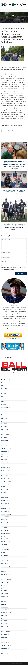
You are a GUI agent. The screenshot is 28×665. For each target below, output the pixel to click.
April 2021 (3, 593)
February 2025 (4, 467)
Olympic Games (5, 407)
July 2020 (3, 618)
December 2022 (4, 538)
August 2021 (4, 582)
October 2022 (4, 544)
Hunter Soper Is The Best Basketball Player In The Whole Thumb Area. (14, 190)
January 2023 (4, 536)
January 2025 (4, 470)
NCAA (2, 399)
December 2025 (4, 440)
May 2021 (3, 590)
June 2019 (3, 653)
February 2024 (4, 500)
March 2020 (4, 629)
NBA (2, 396)
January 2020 (4, 634)
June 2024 (3, 489)
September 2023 (5, 514)
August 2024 (4, 484)
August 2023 (4, 516)
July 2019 (3, 651)
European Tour (4, 382)
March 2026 (4, 432)
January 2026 (4, 437)
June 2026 (3, 423)
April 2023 (3, 527)
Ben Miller (5, 130)
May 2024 (3, 492)
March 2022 (4, 563)
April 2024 (3, 495)
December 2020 (4, 604)
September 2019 (5, 645)
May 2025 (3, 459)
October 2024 (4, 478)
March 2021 (4, 596)
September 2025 (5, 448)
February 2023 (4, 533)
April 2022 (3, 560)
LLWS (2, 385)
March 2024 (4, 497)
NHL (2, 404)
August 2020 (4, 615)
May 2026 (3, 426)
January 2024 (4, 503)
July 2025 (3, 454)
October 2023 (4, 511)
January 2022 (4, 569)
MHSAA (18, 130)
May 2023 (3, 525)
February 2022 (4, 566)
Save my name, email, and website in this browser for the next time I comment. (13, 268)
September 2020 (5, 612)
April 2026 (3, 429)
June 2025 (3, 456)
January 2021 (4, 601)
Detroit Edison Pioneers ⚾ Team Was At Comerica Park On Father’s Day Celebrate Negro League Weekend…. (14, 225)
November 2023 (5, 508)
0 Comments (5, 131)
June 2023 (3, 522)
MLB (2, 393)
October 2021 (4, 577)
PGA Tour (3, 410)
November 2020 (5, 607)
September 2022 (5, 547)
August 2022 (4, 549)
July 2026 (3, 421)
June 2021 (3, 588)
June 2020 (3, 620)
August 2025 (4, 451)
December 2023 (4, 506)
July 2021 (3, 585)
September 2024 (5, 481)
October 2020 (4, 609)
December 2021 (4, 571)
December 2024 (4, 473)
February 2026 (4, 434)
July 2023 (3, 519)
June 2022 (3, 555)
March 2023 (4, 530)
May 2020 (3, 623)
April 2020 (3, 626)
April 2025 (3, 462)
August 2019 (4, 648)
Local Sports (4, 388)
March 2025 (4, 465)
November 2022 (5, 541)
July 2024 (3, 486)
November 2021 (5, 574)
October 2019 (4, 642)
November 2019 (5, 640)
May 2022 (3, 558)
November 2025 (5, 443)
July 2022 (3, 552)
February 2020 (4, 631)
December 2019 (4, 637)
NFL (2, 401)
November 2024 (5, 475)
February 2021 (4, 599)
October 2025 (4, 445)
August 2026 (4, 418)
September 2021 (5, 579)
